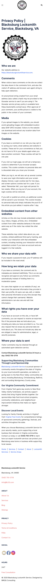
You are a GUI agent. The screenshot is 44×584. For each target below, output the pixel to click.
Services (12, 449)
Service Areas (16, 452)
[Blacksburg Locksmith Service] (22, 5)
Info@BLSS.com (8, 482)
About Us (5, 496)
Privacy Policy (7, 523)
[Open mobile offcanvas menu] (2, 5)
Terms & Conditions (9, 528)
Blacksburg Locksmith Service (13, 367)
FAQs (3, 533)
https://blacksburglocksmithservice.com (17, 73)
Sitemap (5, 510)
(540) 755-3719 (8, 478)
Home (4, 449)
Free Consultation (8, 572)
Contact (21, 449)
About (29, 449)
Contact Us (6, 538)
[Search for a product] (41, 5)
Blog (3, 505)
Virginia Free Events (13, 417)
